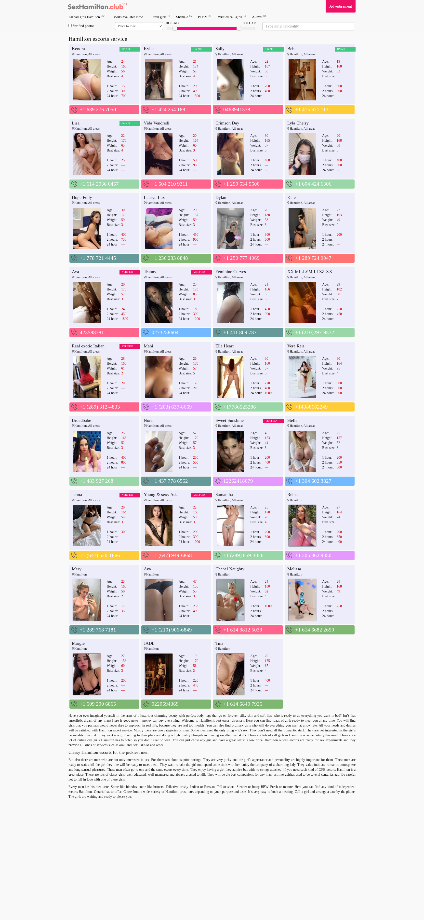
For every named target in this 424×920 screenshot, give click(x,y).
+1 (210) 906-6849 (172, 630)
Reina (292, 494)
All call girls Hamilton (86, 17)
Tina (219, 643)
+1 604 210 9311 (170, 184)
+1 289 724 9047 (313, 258)
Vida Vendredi (156, 123)
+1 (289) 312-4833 (100, 407)
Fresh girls (160, 17)
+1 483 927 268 (96, 481)
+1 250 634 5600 (241, 184)
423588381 (92, 332)
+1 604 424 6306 (313, 184)
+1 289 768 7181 (98, 630)
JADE (149, 643)
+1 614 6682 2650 (314, 630)
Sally (220, 48)
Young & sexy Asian (162, 494)
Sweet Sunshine (229, 420)
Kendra (78, 48)
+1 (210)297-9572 (314, 332)
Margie (78, 643)
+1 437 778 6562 (170, 481)
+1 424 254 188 (168, 109)
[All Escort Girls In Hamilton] (98, 6)
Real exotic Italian (88, 345)
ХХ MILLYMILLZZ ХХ (309, 271)
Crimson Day (227, 123)
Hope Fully (82, 197)
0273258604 (165, 332)
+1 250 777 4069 (241, 258)
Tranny (150, 271)
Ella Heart (224, 345)
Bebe (291, 48)
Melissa (294, 568)
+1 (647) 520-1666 (100, 555)
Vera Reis (296, 345)
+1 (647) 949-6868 (172, 555)
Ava (75, 271)
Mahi (148, 345)
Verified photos (83, 26)
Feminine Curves (230, 271)
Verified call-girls (232, 17)
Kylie (149, 48)
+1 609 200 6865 (98, 704)
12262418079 (238, 481)
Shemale (184, 17)
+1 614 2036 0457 (99, 184)
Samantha (224, 494)
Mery (76, 568)
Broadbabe (81, 420)
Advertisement (340, 6)
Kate (291, 197)
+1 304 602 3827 (313, 481)
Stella (292, 420)
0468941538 (236, 109)
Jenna (77, 494)
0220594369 (165, 704)
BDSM (205, 17)
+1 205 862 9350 (313, 555)
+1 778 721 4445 (98, 258)
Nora (148, 420)
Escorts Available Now (128, 17)
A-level (259, 17)
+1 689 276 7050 (98, 109)
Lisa (76, 123)
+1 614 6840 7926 (242, 704)
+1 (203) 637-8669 (172, 407)
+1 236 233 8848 (170, 258)
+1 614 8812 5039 (242, 630)
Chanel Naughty (229, 568)
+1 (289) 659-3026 (243, 555)
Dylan (220, 197)
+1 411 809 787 (240, 332)
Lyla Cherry (298, 123)
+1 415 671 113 (312, 109)
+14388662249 (311, 407)
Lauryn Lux (154, 197)
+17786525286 (239, 407)
